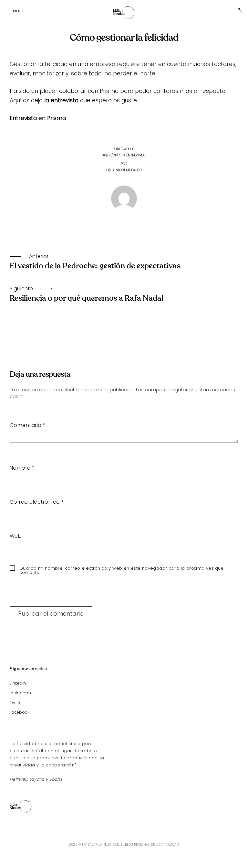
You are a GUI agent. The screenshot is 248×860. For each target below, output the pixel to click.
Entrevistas (136, 155)
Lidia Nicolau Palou (124, 170)
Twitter (16, 702)
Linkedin (18, 683)
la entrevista (61, 100)
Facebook (20, 712)
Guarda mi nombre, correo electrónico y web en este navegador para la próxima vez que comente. (121, 570)
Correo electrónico (37, 502)
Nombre (22, 468)
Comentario (28, 425)
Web (16, 536)
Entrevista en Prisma (38, 118)
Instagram (20, 693)
